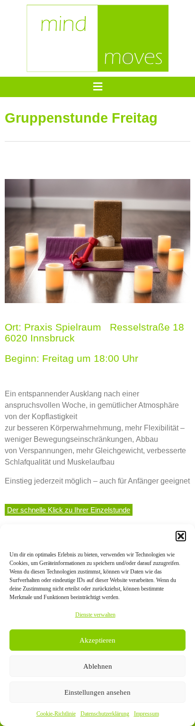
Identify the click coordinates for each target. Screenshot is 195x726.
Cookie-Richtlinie (56, 713)
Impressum (146, 713)
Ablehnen (97, 666)
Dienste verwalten (95, 614)
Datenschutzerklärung (104, 713)
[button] (181, 536)
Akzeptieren (97, 640)
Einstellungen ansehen (97, 692)
